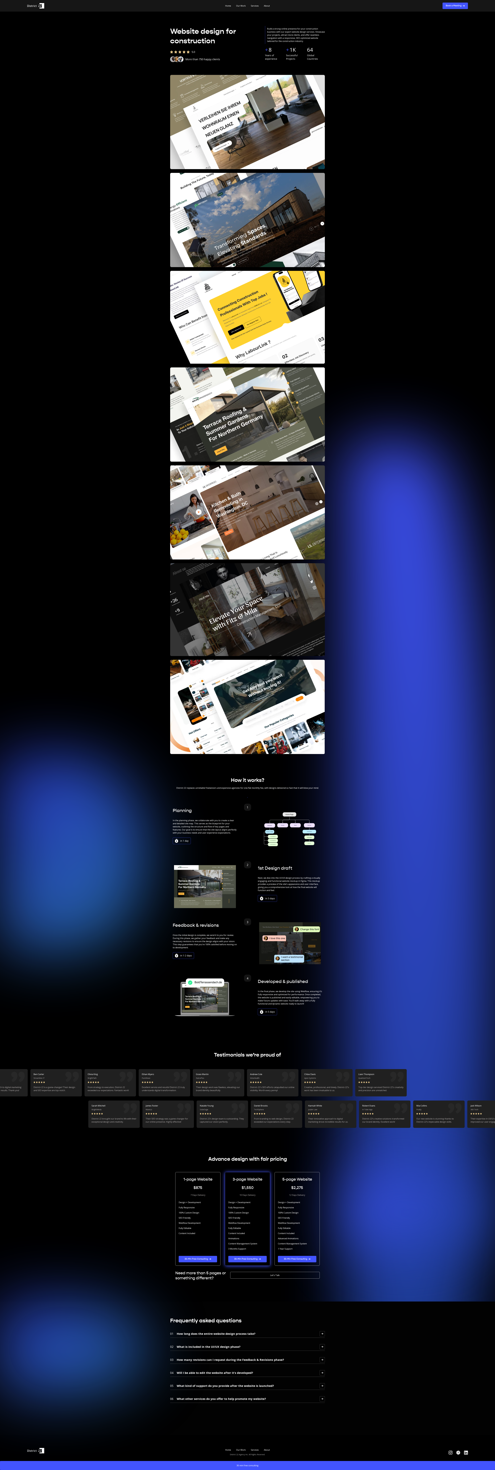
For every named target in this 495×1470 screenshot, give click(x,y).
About (267, 5)
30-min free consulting (247, 1465)
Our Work (241, 5)
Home (228, 5)
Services (255, 1449)
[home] (75, 6)
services (255, 5)
